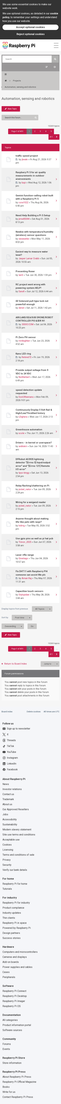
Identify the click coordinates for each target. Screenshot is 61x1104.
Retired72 (26, 357)
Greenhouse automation (29, 429)
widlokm (23, 446)
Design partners (11, 932)
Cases (6, 972)
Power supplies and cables (17, 967)
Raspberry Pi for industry (16, 902)
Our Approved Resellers (16, 809)
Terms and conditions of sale (18, 854)
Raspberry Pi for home (15, 883)
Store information (12, 1062)
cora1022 (23, 202)
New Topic (12, 109)
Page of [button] (17, 131)
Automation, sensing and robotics (28, 99)
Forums (7, 1044)
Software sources (12, 1030)
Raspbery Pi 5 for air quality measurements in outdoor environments (31, 175)
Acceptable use (11, 839)
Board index (7, 711)
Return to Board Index (15, 663)
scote (21, 433)
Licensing (8, 849)
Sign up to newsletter (18, 728)
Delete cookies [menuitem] (34, 711)
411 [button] (51, 137)
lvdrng (22, 525)
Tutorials (7, 888)
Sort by (13, 617)
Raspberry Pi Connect (14, 991)
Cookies (7, 844)
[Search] (55, 59)
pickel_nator (25, 489)
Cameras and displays (15, 956)
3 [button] (40, 131)
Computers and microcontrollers (20, 951)
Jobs (5, 814)
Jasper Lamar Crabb (29, 258)
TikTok (10, 746)
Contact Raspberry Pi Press (18, 1096)
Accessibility (10, 819)
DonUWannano (26, 397)
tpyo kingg (24, 472)
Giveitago (23, 558)
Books (6, 1086)
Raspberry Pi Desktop (15, 996)
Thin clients (9, 917)
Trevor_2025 (25, 542)
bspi (24, 182)
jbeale (25, 159)
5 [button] (51, 131)
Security (7, 864)
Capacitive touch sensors (29, 591)
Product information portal (17, 1025)
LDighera (23, 417)
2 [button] (34, 131)
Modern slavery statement (17, 829)
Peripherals (9, 977)
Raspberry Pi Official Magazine (19, 1081)
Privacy (7, 859)
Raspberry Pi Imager (14, 1001)
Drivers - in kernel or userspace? (34, 442)
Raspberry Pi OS (12, 1006)
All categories (10, 1020)
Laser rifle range (25, 555)
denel (21, 308)
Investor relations (12, 789)
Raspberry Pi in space (15, 922)
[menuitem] (55, 66)
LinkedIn (11, 763)
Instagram (12, 757)
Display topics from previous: (23, 609)
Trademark (8, 799)
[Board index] (6, 81)
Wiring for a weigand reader (31, 502)
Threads (11, 740)
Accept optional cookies (30, 27)
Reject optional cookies (31, 34)
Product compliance (13, 907)
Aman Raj (27, 578)
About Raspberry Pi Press (17, 1076)
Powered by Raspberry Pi (17, 927)
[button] (56, 137)
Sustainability (10, 824)
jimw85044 (24, 219)
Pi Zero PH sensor (26, 337)
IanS (21, 275)
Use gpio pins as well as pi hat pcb (34, 538)
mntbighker (24, 341)
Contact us (8, 794)
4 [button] (45, 131)
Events (6, 1049)
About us (7, 804)
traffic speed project (27, 156)
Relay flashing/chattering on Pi (32, 485)
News (6, 784)
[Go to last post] (56, 159)
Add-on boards (11, 962)
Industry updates (12, 912)
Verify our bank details (15, 869)
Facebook (12, 769)
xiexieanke (24, 238)
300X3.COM (27, 324)
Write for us (9, 1091)
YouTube (11, 751)
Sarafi (22, 291)
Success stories (11, 938)
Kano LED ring (23, 353)
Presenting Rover (25, 271)
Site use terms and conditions (19, 834)
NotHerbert (24, 377)
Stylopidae (24, 594)
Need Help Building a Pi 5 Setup (33, 215)
